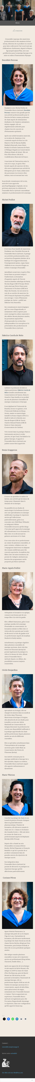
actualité (14, 1053)
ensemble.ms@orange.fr (10, 1047)
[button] (6, 1063)
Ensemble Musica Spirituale (17, 5)
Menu (17, 23)
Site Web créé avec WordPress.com (12, 1073)
